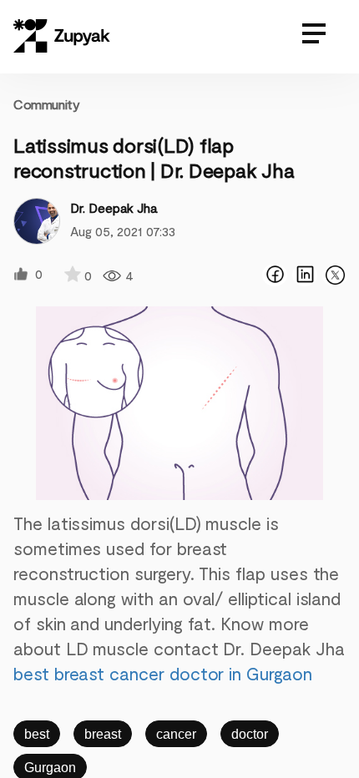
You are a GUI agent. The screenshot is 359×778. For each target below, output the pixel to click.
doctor (249, 734)
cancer (176, 734)
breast (102, 734)
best (36, 734)
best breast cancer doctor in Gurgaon (162, 673)
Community (46, 104)
